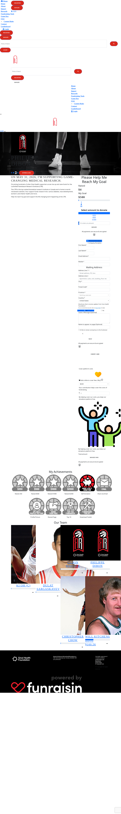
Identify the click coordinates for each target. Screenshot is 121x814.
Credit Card (95, 354)
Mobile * (81, 262)
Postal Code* (82, 287)
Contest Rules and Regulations (99, 660)
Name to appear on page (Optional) (90, 324)
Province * (81, 292)
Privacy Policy (98, 308)
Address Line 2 (83, 276)
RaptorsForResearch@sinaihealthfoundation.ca (64, 656)
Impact (73, 91)
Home (73, 86)
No (103, 310)
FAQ (2, 19)
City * (80, 281)
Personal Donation (94, 241)
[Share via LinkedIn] (18, 173)
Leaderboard (5, 26)
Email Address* (83, 256)
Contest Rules (9, 21)
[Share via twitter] (14, 173)
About (73, 88)
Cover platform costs (86, 369)
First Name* (82, 245)
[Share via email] (16, 173)
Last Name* (82, 251)
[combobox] (94, 295)
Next (90, 339)
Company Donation (94, 243)
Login (5, 50)
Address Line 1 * (83, 270)
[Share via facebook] (11, 173)
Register (6, 32)
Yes (86, 310)
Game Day (5, 16)
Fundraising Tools (7, 14)
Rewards (74, 93)
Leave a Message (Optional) (87, 312)
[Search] (114, 43)
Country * (81, 298)
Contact (4, 24)
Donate (5, 37)
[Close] (4, 131)
